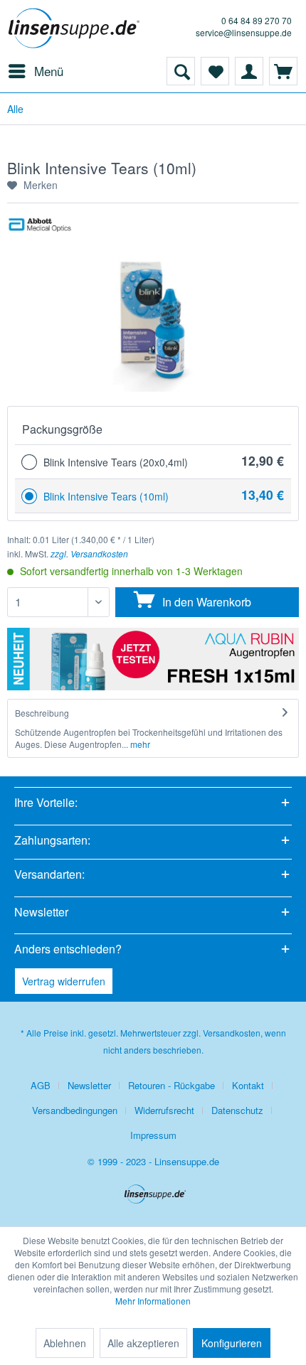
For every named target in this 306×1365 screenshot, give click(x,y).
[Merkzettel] (215, 71)
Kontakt (248, 1085)
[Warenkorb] (283, 71)
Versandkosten (231, 1033)
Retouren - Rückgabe (171, 1085)
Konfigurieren (231, 1343)
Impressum (153, 1135)
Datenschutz (237, 1110)
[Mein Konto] (249, 71)
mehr (139, 744)
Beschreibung (42, 713)
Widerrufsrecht (164, 1110)
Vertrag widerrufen (63, 981)
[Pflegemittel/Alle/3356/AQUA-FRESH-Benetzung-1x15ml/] (153, 659)
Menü (48, 71)
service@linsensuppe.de (244, 32)
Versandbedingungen (74, 1110)
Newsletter (89, 1085)
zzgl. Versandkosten (89, 553)
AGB (41, 1085)
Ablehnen (64, 1343)
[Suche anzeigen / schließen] (181, 71)
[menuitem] (35, 71)
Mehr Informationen (153, 1301)
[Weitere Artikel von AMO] (40, 230)
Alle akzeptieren (143, 1343)
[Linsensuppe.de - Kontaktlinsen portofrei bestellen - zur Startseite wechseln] (76, 28)
